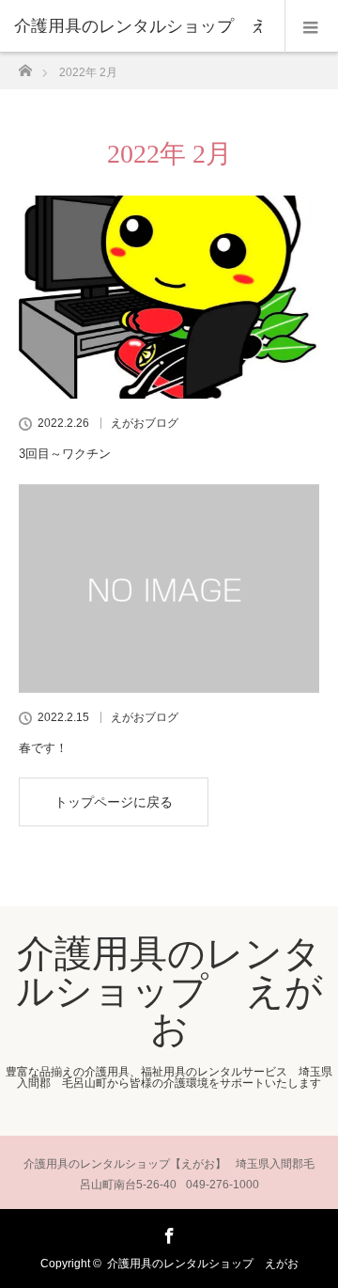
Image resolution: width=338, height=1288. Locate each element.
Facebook (167, 1232)
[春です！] (169, 588)
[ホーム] (25, 65)
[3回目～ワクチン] (169, 297)
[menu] (311, 26)
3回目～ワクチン (65, 454)
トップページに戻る (113, 801)
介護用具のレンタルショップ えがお (169, 991)
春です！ (43, 748)
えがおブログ (144, 423)
